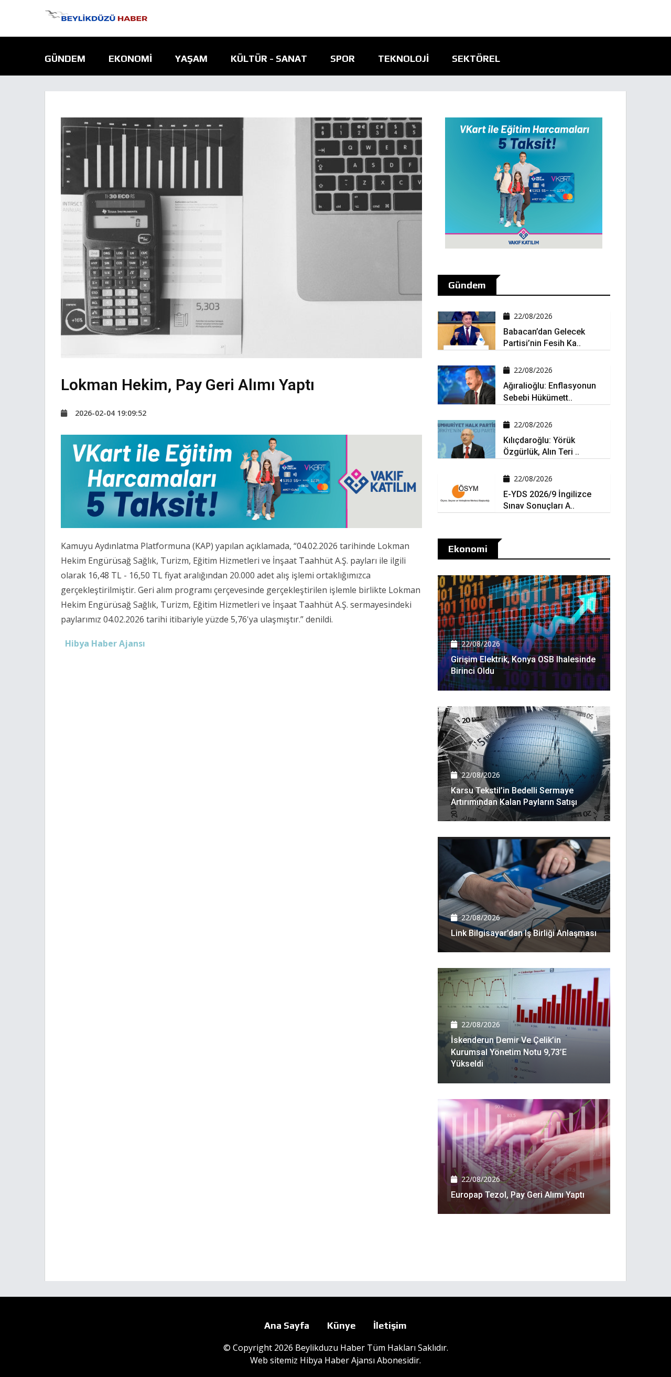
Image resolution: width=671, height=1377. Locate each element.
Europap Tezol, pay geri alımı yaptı (518, 1195)
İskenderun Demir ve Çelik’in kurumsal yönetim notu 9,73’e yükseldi (509, 1052)
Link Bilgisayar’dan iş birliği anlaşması (524, 933)
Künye (341, 1325)
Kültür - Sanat (269, 58)
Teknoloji (403, 58)
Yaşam (191, 58)
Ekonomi (130, 58)
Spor (342, 58)
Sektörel (476, 58)
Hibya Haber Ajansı (337, 1360)
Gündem (65, 58)
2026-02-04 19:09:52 (110, 413)
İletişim (390, 1325)
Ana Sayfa (286, 1325)
